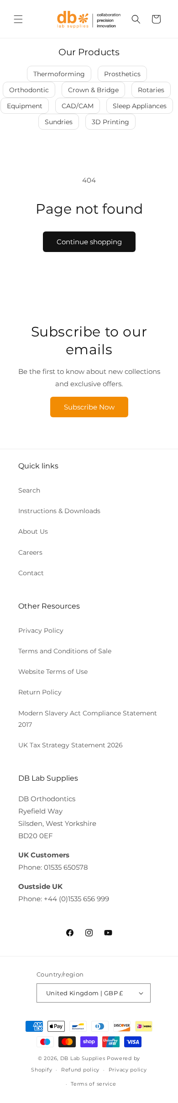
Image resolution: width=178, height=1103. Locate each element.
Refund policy (80, 1069)
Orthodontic (29, 90)
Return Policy (40, 692)
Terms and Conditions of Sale (64, 651)
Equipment (24, 106)
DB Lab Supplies (82, 1058)
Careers (30, 552)
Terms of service (93, 1084)
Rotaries (151, 90)
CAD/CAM (78, 106)
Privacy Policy (40, 630)
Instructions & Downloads (59, 511)
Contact (31, 573)
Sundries (59, 122)
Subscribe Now (89, 407)
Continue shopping (89, 241)
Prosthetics (122, 74)
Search (29, 490)
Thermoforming (59, 74)
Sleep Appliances (140, 106)
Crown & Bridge (93, 90)
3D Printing (110, 122)
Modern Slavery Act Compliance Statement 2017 (87, 719)
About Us (33, 531)
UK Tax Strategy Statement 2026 (70, 745)
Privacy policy (128, 1069)
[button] (18, 19)
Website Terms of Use (53, 671)
